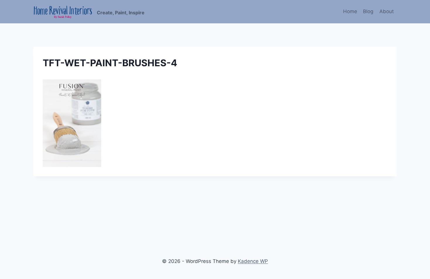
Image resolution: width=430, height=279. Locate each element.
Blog (368, 11)
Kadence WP (253, 261)
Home (350, 11)
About (386, 11)
